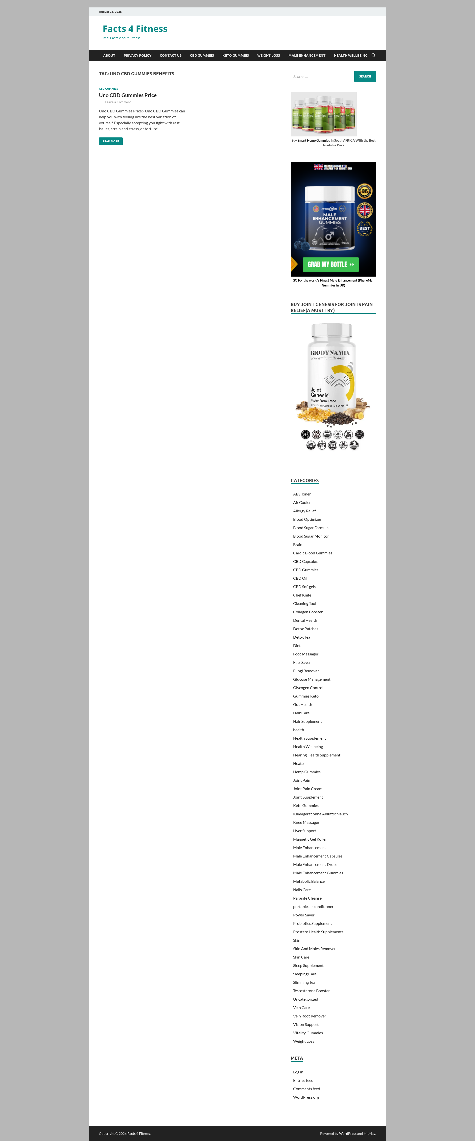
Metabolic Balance (309, 881)
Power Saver (303, 914)
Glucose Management (312, 679)
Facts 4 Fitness (135, 29)
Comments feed (306, 1088)
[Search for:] (333, 76)
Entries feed (303, 1080)
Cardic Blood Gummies (312, 552)
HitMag (369, 1133)
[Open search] (373, 55)
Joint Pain (301, 780)
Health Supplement (309, 738)
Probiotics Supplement (312, 923)
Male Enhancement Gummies (318, 872)
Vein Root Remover (309, 1015)
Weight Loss (268, 55)
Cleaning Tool (304, 603)
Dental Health (305, 620)
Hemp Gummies (307, 771)
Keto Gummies (235, 55)
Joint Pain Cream (307, 788)
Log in (298, 1071)
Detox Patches (305, 628)
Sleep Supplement (308, 965)
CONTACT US (171, 55)
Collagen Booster (308, 611)
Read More (109, 140)
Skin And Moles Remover (314, 948)
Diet (297, 645)
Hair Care (301, 712)
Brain (297, 544)
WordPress (347, 1133)
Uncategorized (305, 999)
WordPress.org (306, 1097)
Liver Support (304, 830)
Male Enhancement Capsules (317, 856)
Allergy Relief (304, 510)
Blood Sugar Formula (311, 527)
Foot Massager (305, 653)
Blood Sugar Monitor (311, 536)
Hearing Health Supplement (316, 754)
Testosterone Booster (311, 990)
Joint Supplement (308, 797)
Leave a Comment (118, 102)
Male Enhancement (307, 55)
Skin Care (301, 957)
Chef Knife (302, 595)
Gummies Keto (306, 696)
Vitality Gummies (308, 1032)
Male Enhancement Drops (315, 864)
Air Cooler (302, 502)
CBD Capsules (305, 561)
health (298, 729)
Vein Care (301, 1007)
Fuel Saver (302, 662)
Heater (299, 763)
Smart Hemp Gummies (314, 140)
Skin (296, 940)
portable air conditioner (313, 906)
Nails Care (302, 889)
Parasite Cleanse (307, 898)
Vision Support (306, 1024)
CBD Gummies (202, 55)
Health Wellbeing (351, 55)
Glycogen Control (308, 687)
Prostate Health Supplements (318, 931)
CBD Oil (300, 578)
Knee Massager (306, 822)
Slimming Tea (304, 982)
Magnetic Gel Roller (310, 839)
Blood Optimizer (307, 519)
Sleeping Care (304, 973)
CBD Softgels (304, 586)
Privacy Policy (137, 55)
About (109, 55)
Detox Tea (301, 637)
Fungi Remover (306, 670)
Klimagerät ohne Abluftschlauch (320, 813)
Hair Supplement (307, 721)
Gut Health (302, 704)
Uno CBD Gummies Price (128, 95)
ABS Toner (302, 494)
